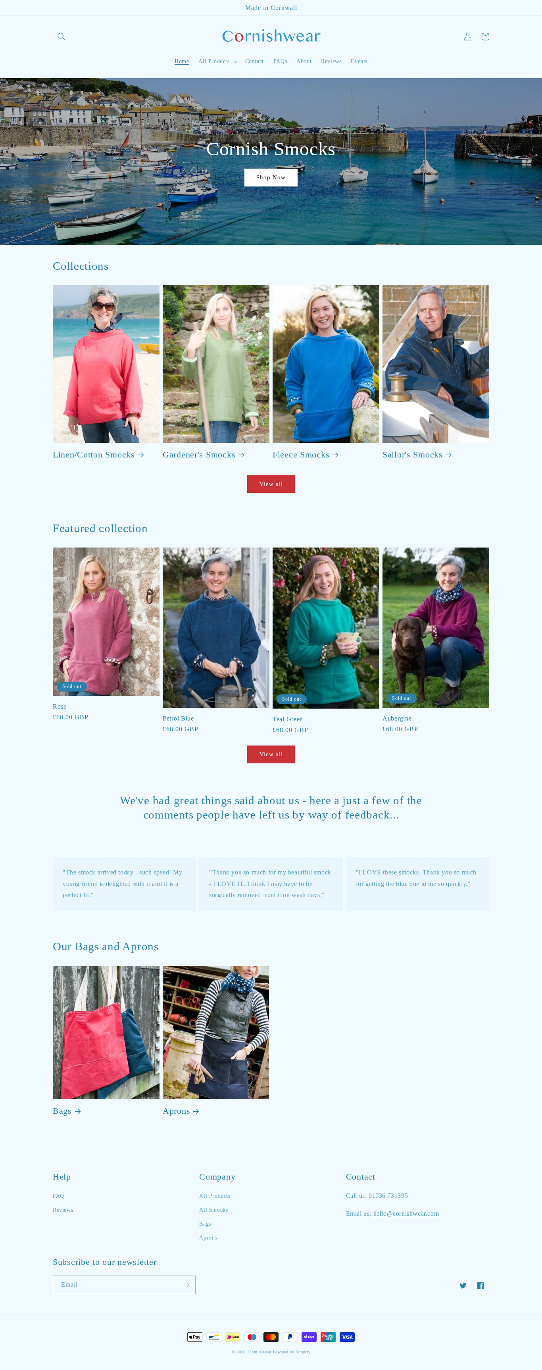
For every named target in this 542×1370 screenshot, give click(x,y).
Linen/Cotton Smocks (94, 454)
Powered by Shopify (292, 1352)
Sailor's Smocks (412, 454)
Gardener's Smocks (199, 454)
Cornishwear (259, 1352)
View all (271, 484)
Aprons (176, 1111)
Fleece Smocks (301, 454)
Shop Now (271, 177)
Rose (60, 706)
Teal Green (288, 719)
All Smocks (213, 1210)
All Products (214, 1196)
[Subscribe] (186, 1285)
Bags (62, 1111)
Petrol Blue (178, 718)
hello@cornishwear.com (406, 1213)
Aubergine (396, 718)
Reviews (63, 1210)
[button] (61, 36)
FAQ (58, 1196)
